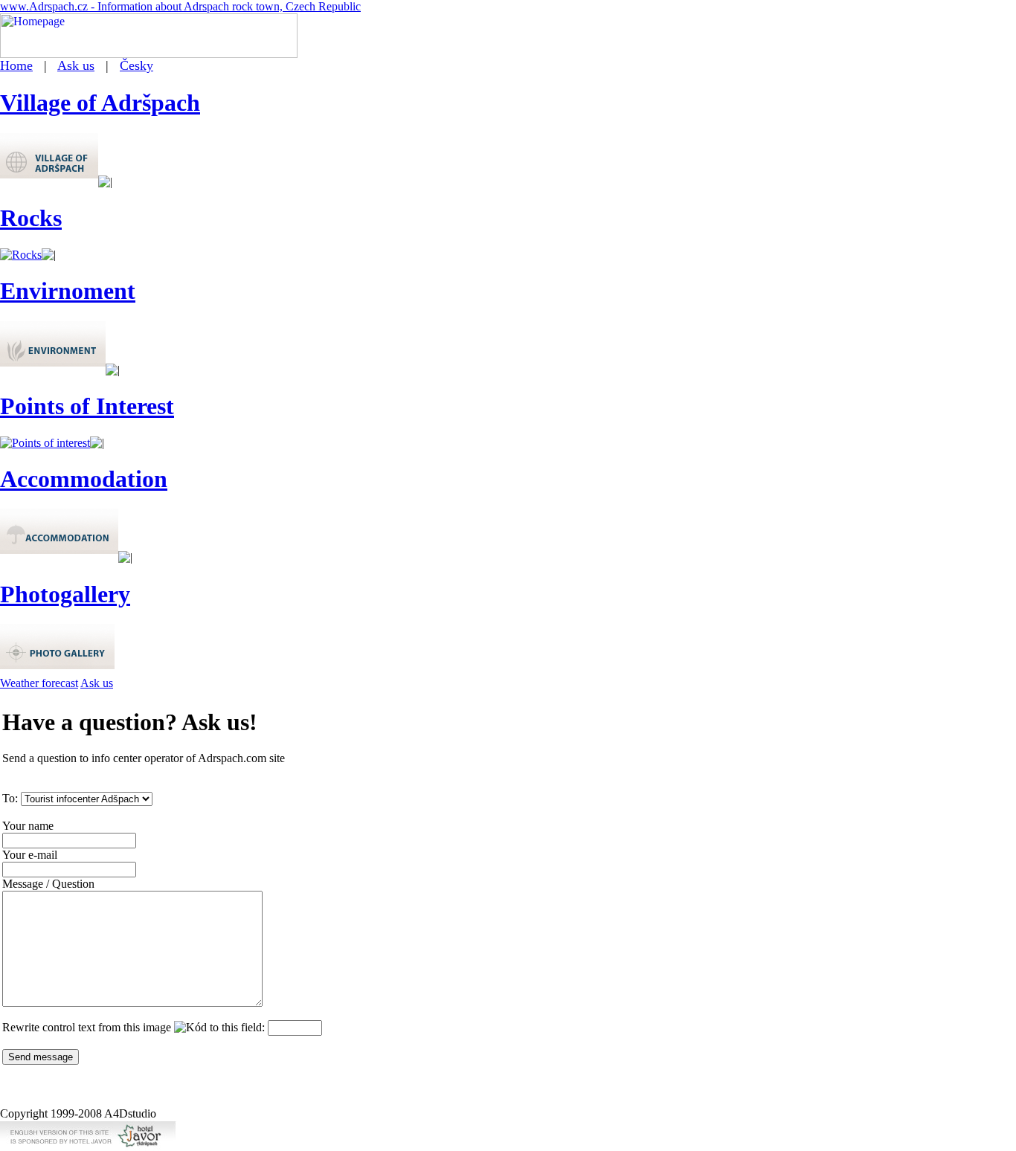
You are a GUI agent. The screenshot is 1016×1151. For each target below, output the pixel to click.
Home (16, 65)
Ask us (75, 65)
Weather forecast (39, 683)
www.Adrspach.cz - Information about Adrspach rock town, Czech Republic (180, 6)
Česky (136, 65)
